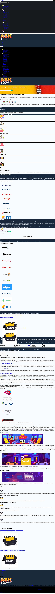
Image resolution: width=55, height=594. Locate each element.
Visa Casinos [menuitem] (5, 14)
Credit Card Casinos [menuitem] (5, 16)
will (47, 429)
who (31, 466)
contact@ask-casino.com (3, 592)
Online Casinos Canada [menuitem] (6, 67)
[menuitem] (3, 5)
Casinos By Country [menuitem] (5, 66)
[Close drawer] (0, 3)
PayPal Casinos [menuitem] (5, 11)
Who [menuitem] (2, 571)
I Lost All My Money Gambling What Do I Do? (6, 317)
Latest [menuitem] (2, 42)
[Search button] (8, 2)
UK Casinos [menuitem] (4, 29)
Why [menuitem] (2, 44)
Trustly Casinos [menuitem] (5, 57)
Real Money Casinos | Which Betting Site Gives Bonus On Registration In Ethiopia (13, 377)
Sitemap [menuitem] (3, 575)
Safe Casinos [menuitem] (5, 7)
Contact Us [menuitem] (3, 574)
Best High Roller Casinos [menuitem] (6, 8)
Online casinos (20, 445)
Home (1, 47)
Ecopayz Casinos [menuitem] (5, 62)
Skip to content (2, 0)
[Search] (12, 90)
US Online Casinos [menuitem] (5, 23)
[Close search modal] (0, 1)
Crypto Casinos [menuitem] (5, 17)
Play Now (9, 231)
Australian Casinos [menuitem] (5, 24)
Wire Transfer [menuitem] (5, 15)
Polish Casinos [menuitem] (5, 28)
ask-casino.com (31, 585)
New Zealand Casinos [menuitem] (6, 25)
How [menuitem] (2, 43)
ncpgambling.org (40, 589)
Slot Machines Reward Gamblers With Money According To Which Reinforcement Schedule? (13, 550)
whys (23, 429)
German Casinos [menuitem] (5, 70)
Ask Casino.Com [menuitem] (4, 41)
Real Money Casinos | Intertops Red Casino (7, 363)
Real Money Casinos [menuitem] (5, 49)
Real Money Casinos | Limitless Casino (6, 368)
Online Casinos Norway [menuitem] (6, 27)
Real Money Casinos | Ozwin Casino (6, 373)
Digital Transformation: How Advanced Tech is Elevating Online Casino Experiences (11, 530)
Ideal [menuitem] (3, 19)
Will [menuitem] (2, 45)
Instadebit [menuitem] (4, 20)
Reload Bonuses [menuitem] (5, 32)
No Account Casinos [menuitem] (5, 6)
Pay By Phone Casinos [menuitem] (6, 12)
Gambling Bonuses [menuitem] (5, 75)
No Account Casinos (3, 126)
